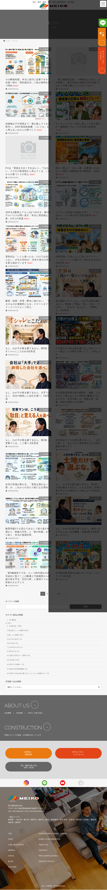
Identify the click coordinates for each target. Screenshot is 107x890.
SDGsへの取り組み (35, 713)
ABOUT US (16, 705)
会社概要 (7, 713)
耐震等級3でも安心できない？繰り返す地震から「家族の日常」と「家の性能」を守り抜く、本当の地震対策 (27, 531)
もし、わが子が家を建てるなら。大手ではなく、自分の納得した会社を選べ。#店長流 (27, 395)
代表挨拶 (19, 713)
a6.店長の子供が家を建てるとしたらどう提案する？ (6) (28, 673)
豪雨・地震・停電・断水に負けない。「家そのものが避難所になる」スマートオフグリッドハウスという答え (27, 304)
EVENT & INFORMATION (49, 839)
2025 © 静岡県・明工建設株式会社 (53, 886)
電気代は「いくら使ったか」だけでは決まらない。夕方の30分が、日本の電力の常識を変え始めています (28, 259)
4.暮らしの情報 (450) (15, 635)
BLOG (10, 861)
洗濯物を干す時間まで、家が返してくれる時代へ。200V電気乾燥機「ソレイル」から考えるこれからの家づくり (27, 127)
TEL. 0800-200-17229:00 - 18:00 (28, 767)
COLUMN (12, 867)
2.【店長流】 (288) (14, 626)
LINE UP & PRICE (16, 845)
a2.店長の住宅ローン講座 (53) (18, 655)
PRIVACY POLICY (46, 861)
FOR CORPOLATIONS (48, 856)
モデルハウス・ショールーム (78, 753)
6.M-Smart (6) (12, 643)
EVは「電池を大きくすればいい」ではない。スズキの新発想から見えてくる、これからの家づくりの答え (27, 171)
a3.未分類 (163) (13, 660)
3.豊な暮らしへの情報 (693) (17, 630)
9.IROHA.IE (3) (13, 651)
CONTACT (43, 850)
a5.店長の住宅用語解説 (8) (17, 669)
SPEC (10, 839)
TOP (10, 834)
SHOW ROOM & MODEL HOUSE (53, 834)
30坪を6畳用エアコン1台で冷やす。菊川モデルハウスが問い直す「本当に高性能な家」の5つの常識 (28, 215)
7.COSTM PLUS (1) (15, 647)
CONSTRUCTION (23, 728)
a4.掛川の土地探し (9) (15, 664)
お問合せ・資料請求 (28, 753)
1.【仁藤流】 (12, 620)
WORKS (11, 850)
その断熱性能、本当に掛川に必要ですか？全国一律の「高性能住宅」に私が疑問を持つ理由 (27, 82)
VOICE (11, 856)
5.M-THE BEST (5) (14, 639)
